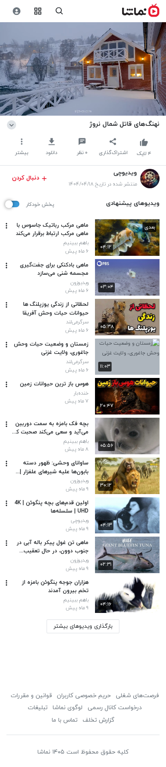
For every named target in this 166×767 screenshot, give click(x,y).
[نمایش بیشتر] (13, 124)
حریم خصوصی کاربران (84, 696)
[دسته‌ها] (38, 11)
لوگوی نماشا (68, 708)
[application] (83, 69)
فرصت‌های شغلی (137, 696)
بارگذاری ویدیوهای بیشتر (83, 626)
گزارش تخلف (98, 720)
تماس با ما (64, 720)
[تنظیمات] (16, 11)
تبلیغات (37, 708)
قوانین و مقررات (31, 696)
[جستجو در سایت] (59, 11)
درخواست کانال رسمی (115, 708)
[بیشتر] (6, 225)
